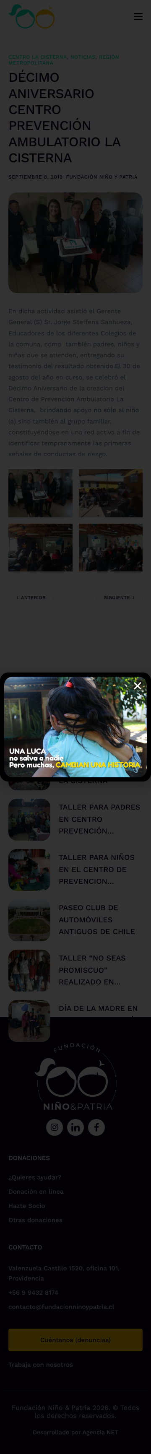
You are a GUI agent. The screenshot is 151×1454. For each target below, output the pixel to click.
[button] (138, 686)
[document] (75, 727)
